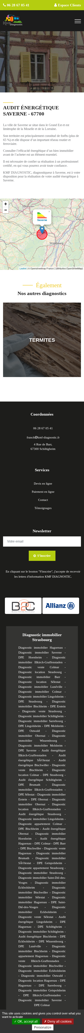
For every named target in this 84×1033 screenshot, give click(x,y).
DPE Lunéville (32, 946)
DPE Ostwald (29, 730)
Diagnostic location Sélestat (39, 681)
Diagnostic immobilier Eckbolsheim (42, 970)
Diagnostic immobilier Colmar (40, 691)
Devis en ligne (43, 483)
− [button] (5, 210)
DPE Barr (59, 843)
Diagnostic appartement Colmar (40, 824)
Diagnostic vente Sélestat (35, 917)
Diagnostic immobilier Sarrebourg (40, 721)
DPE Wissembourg (51, 941)
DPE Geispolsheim (49, 863)
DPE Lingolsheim (29, 726)
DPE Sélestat (26, 794)
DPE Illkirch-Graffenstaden (42, 995)
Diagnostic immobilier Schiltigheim (41, 716)
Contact (43, 500)
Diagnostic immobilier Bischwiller (40, 966)
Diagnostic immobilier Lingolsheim (41, 696)
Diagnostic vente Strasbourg (42, 711)
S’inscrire (43, 555)
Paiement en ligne (43, 491)
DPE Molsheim (54, 726)
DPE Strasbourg (30, 701)
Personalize (42, 1027)
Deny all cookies (59, 1021)
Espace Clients (69, 5)
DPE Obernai (39, 799)
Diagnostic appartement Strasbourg (41, 868)
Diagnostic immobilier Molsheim (40, 745)
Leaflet (23, 268)
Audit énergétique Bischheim (37, 936)
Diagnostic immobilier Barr (39, 677)
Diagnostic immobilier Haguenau (40, 647)
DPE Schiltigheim (50, 926)
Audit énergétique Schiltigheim (40, 779)
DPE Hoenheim (30, 657)
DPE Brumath (29, 784)
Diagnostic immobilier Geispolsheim (42, 990)
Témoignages (43, 508)
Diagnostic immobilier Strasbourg (40, 872)
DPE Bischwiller (30, 848)
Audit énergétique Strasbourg (39, 814)
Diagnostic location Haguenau (37, 980)
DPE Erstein (58, 706)
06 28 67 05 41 (17, 5)
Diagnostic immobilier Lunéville (41, 686)
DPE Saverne (27, 750)
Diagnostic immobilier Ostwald (42, 975)
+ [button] (5, 203)
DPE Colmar (42, 843)
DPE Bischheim (28, 828)
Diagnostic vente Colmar (38, 667)
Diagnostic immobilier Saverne (40, 652)
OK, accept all (27, 1021)
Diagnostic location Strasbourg (40, 672)
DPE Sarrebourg (50, 985)
